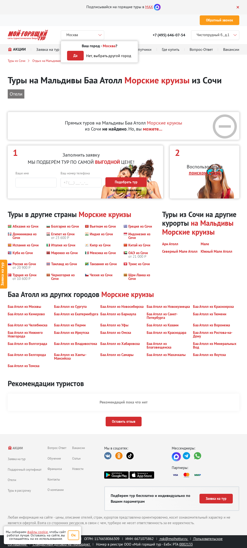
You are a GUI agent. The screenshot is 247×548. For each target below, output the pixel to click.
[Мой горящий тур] (28, 35)
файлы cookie (37, 532)
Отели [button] (16, 94)
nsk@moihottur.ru (173, 538)
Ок (73, 535)
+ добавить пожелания (126, 190)
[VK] (107, 455)
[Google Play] (116, 475)
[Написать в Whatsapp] (197, 455)
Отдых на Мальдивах (46, 61)
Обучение (54, 458)
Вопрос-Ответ (57, 448)
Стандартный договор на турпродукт (61, 544)
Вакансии (78, 448)
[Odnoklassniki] (119, 455)
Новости (77, 469)
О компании (56, 490)
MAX (149, 6)
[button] (23, 226)
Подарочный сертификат (24, 469)
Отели (12, 480)
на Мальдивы (212, 223)
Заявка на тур (17, 459)
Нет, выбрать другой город (108, 55)
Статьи (76, 458)
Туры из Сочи (16, 61)
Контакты (54, 479)
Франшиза (55, 469)
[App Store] (142, 475)
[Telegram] (186, 455)
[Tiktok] (130, 455)
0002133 (186, 544)
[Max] (157, 6)
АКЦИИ (17, 448)
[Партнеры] (205, 475)
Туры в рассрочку (19, 490)
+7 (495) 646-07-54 (169, 35)
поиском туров (204, 173)
